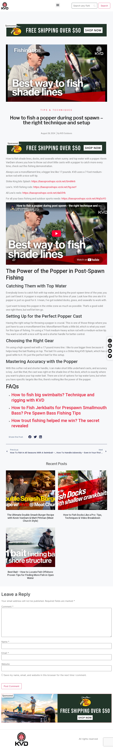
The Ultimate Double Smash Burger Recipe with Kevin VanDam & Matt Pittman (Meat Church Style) (30, 517)
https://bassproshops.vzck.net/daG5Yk (44, 192)
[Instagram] (110, 341)
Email (5, 653)
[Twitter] (110, 356)
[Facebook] (110, 346)
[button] (58, 5)
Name (5, 642)
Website (5, 664)
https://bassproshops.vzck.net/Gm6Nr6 (53, 181)
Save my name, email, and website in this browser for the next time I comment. (45, 675)
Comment (7, 606)
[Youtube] (110, 351)
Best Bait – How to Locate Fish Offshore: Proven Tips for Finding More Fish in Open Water (30, 574)
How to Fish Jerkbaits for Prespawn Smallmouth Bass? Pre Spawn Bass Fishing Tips (59, 410)
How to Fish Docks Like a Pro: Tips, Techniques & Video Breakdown (82, 516)
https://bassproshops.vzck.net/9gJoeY (54, 187)
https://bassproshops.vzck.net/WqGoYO (83, 198)
